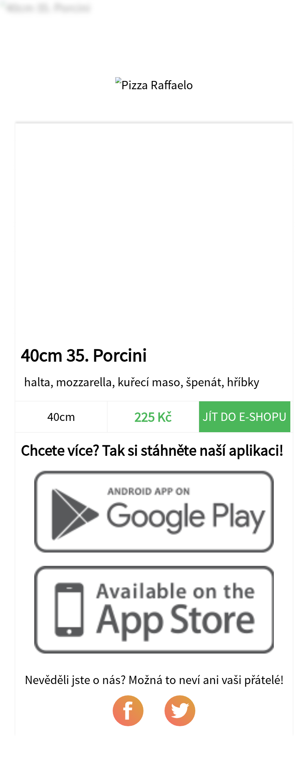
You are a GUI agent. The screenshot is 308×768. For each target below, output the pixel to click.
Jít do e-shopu (244, 416)
